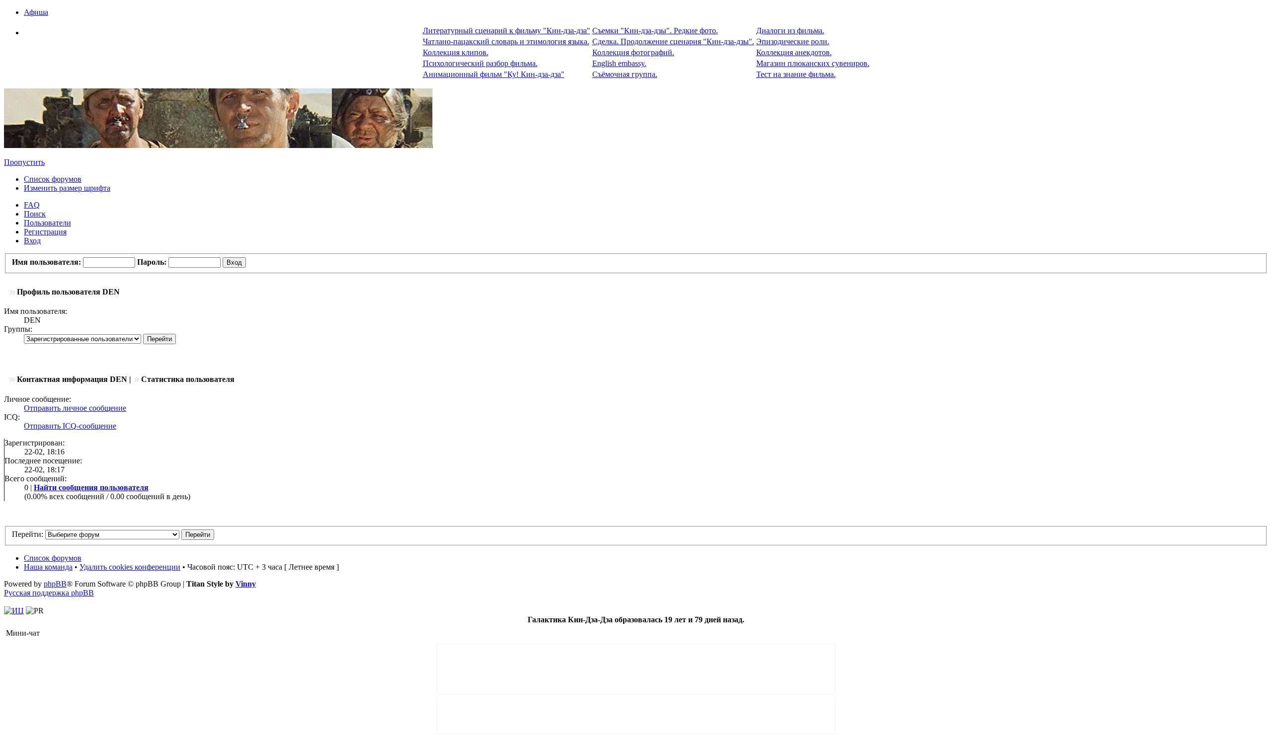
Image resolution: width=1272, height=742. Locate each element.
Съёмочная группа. (624, 74)
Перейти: (27, 534)
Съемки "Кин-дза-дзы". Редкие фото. (655, 30)
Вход (32, 240)
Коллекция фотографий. (633, 52)
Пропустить (24, 162)
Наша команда (48, 567)
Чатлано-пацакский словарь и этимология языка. (506, 41)
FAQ (32, 205)
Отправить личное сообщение (75, 408)
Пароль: (151, 262)
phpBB (55, 584)
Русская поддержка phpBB (49, 593)
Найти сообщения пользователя (91, 487)
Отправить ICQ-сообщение (70, 426)
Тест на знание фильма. (796, 74)
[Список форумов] (218, 145)
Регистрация (45, 231)
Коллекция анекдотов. (794, 52)
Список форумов (52, 179)
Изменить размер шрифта (67, 188)
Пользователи (47, 223)
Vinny (246, 584)
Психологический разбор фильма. (480, 63)
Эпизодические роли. (792, 41)
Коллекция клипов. (455, 52)
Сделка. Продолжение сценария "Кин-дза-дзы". (673, 41)
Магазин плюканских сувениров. (813, 63)
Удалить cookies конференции (130, 567)
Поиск (35, 214)
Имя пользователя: (46, 262)
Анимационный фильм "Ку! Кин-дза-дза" (493, 74)
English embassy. (619, 63)
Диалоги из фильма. (790, 30)
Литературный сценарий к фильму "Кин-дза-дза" (506, 30)
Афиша (36, 12)
